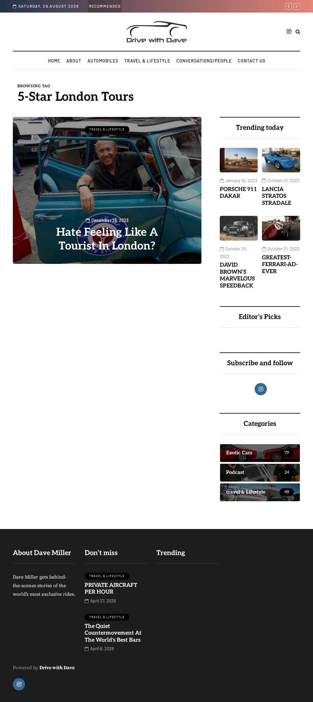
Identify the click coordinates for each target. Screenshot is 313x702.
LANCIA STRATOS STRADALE (276, 196)
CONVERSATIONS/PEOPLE (204, 60)
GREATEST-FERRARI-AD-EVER (280, 264)
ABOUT (73, 60)
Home (54, 60)
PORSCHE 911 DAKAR (238, 193)
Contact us (251, 60)
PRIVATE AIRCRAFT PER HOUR (111, 588)
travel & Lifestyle (147, 60)
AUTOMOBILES (102, 60)
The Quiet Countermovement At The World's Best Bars (113, 633)
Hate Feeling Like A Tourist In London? (107, 239)
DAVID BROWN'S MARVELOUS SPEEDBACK (237, 275)
